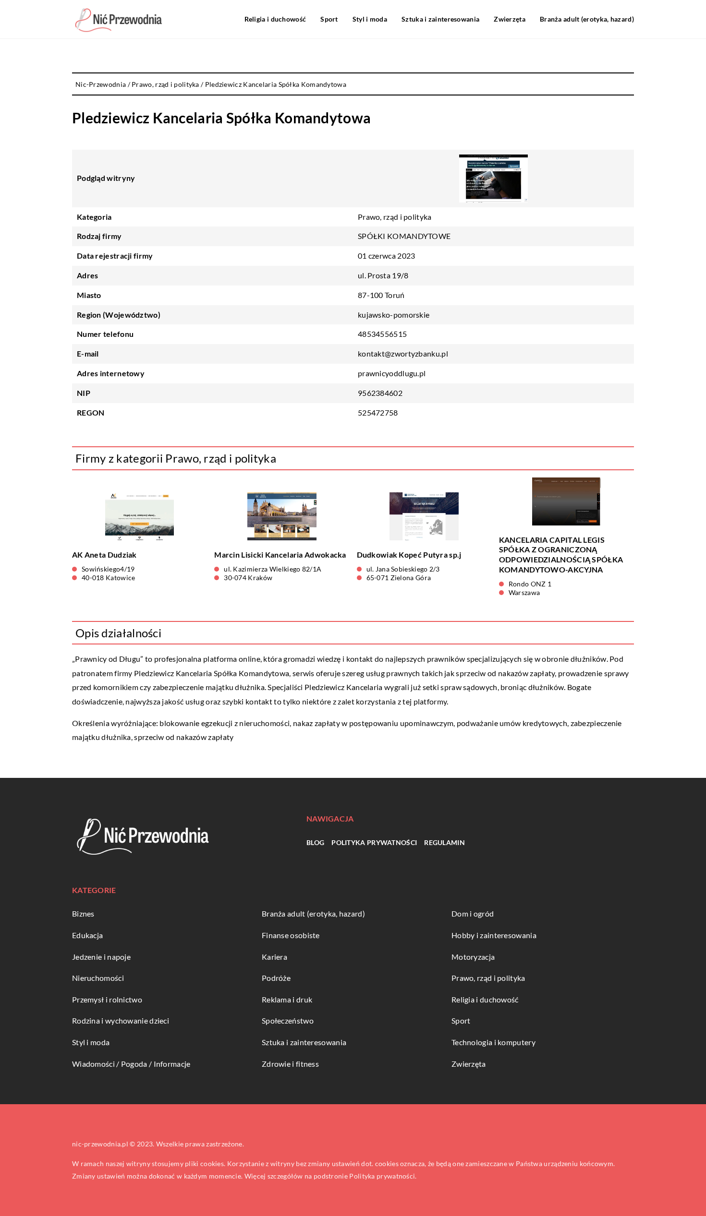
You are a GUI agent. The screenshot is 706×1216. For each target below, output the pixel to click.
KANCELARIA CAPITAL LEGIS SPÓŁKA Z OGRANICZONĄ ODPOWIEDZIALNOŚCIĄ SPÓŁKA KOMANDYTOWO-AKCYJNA (561, 554)
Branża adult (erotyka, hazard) (587, 19)
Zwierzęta (509, 19)
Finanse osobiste (291, 935)
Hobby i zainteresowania (493, 935)
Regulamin (444, 842)
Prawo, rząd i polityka (395, 216)
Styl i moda (370, 19)
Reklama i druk (287, 999)
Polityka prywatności (374, 842)
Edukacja (87, 935)
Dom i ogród (472, 913)
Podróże (276, 977)
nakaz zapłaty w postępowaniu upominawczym (373, 722)
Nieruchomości (98, 977)
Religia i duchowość (275, 19)
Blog (315, 842)
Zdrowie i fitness (290, 1063)
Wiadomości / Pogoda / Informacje (131, 1063)
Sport (329, 19)
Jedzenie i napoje (101, 956)
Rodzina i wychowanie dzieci (120, 1020)
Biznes (83, 913)
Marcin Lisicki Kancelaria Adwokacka (280, 554)
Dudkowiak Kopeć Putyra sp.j (409, 554)
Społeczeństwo (288, 1020)
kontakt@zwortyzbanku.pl (403, 353)
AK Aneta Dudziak (104, 554)
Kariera (274, 956)
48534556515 (382, 333)
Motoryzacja (473, 956)
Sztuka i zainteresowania (440, 19)
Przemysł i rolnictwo (107, 999)
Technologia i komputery (493, 1042)
